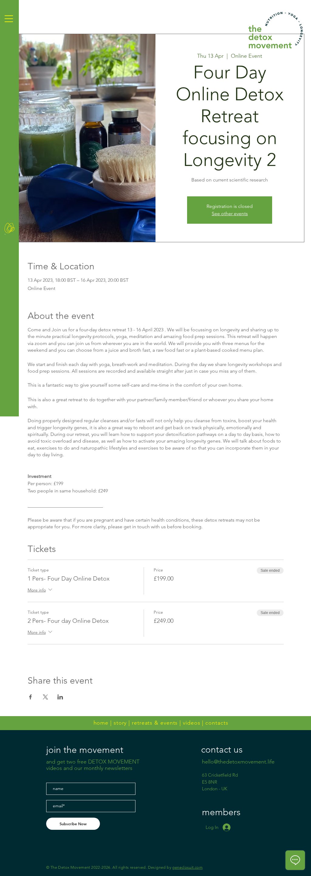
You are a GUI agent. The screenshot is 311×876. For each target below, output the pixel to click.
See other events (230, 213)
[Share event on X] (45, 697)
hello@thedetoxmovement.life (238, 761)
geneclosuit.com (187, 867)
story (120, 722)
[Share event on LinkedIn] (60, 697)
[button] (9, 19)
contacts (216, 722)
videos (191, 722)
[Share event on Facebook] (30, 697)
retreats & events (155, 722)
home (101, 722)
